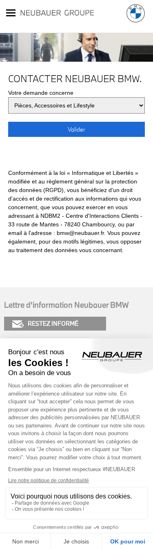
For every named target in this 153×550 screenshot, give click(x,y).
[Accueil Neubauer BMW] (135, 13)
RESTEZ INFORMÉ (53, 323)
